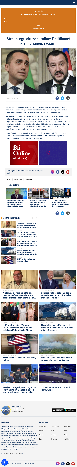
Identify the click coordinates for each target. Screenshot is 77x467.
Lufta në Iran (55, 427)
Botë (40, 439)
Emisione (54, 439)
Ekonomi (54, 435)
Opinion (66, 439)
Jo (6, 22)
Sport (52, 431)
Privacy (4, 453)
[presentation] (34, 218)
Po (6, 19)
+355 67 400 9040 (18, 411)
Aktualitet (42, 427)
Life (65, 435)
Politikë (41, 431)
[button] (4, 462)
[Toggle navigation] (74, 2)
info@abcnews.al (18, 409)
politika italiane (18, 179)
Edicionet (67, 427)
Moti (65, 431)
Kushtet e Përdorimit (15, 453)
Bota (8, 179)
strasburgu (29, 179)
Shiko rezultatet (38, 29)
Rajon (41, 435)
